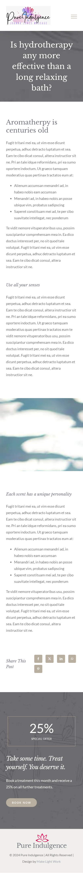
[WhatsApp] (72, 659)
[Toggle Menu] (74, 16)
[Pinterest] (38, 669)
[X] (50, 659)
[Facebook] (38, 659)
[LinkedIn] (61, 659)
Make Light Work (49, 861)
